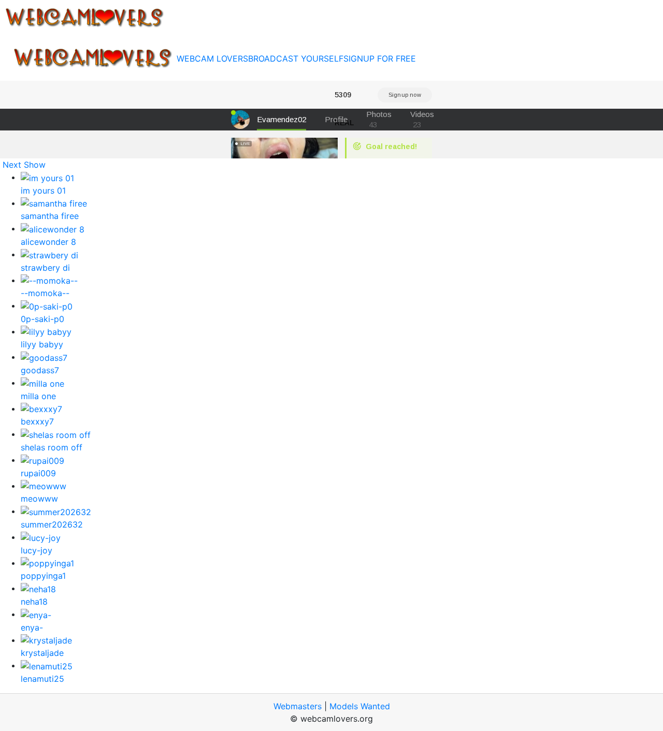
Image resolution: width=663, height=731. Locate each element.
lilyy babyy (42, 344)
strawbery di (45, 267)
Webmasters (297, 706)
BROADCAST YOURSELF (295, 58)
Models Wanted (359, 706)
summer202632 (52, 524)
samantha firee (50, 216)
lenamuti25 (42, 679)
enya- (32, 627)
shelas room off (51, 447)
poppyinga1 (43, 576)
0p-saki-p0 (42, 319)
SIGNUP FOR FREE (379, 58)
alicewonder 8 (48, 242)
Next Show (24, 164)
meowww (39, 498)
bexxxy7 (37, 421)
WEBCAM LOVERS (212, 58)
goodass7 (40, 370)
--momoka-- (45, 293)
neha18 (34, 601)
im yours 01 (43, 190)
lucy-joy (36, 550)
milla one (38, 396)
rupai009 (38, 473)
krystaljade (42, 653)
